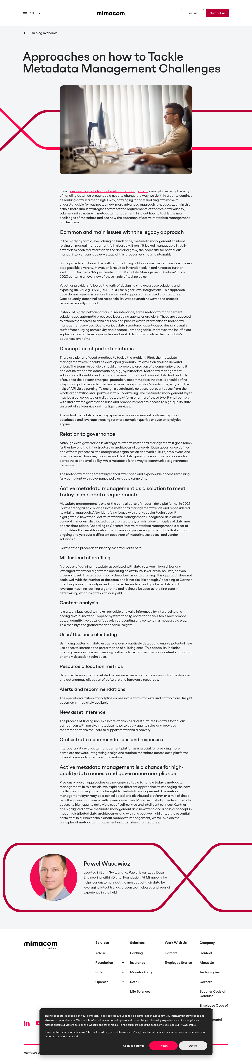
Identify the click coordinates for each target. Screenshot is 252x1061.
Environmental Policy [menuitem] (211, 1022)
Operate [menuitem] (101, 982)
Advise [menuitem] (100, 953)
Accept (164, 1045)
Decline (193, 1045)
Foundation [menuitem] (104, 963)
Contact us (217, 13)
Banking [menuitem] (136, 953)
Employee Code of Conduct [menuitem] (214, 1008)
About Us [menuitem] (207, 963)
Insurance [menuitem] (137, 963)
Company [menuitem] (207, 943)
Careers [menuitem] (171, 953)
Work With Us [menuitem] (176, 943)
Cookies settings (133, 1045)
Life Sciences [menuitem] (140, 991)
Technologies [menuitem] (210, 972)
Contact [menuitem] (206, 953)
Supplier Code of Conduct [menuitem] (212, 993)
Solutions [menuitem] (137, 943)
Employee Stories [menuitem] (178, 963)
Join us (192, 13)
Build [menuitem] (99, 972)
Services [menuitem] (102, 943)
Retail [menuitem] (134, 982)
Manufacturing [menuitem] (141, 972)
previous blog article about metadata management (108, 191)
